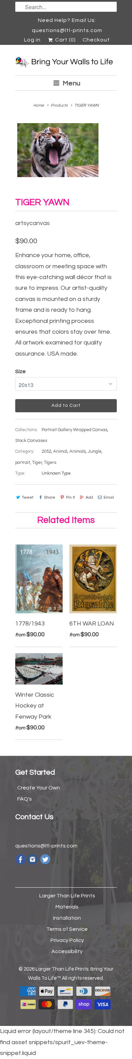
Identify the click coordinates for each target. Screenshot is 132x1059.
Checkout (96, 40)
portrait (22, 462)
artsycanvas (32, 223)
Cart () (64, 40)
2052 (46, 451)
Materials (67, 907)
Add (89, 497)
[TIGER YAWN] (57, 150)
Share (49, 497)
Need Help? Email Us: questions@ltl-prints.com (67, 21)
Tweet (28, 497)
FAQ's (24, 799)
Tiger (37, 462)
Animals (77, 451)
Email (109, 497)
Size (20, 371)
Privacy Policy (67, 940)
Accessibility (67, 951)
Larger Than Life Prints (67, 895)
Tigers (50, 462)
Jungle (95, 451)
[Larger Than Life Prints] (66, 62)
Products (59, 105)
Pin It (70, 497)
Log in (32, 40)
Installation (67, 918)
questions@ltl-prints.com (46, 845)
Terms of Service (67, 929)
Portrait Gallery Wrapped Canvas (74, 429)
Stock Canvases (31, 440)
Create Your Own (38, 787)
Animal (60, 451)
